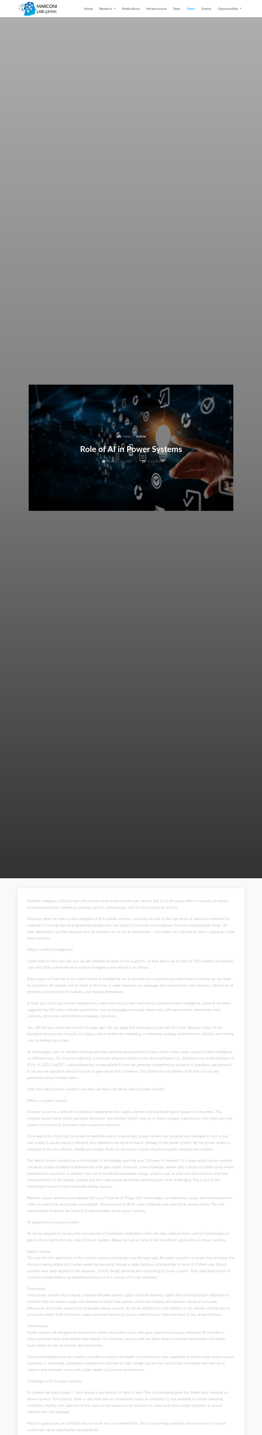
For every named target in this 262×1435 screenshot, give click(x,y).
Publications (131, 8)
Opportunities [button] (228, 8)
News (191, 8)
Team (176, 8)
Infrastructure (156, 8)
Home (88, 8)
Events (206, 8)
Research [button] (106, 8)
